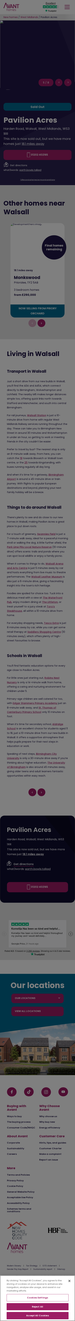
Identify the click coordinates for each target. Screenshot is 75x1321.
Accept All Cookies (37, 1315)
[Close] (69, 1281)
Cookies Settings (37, 1297)
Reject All (37, 1306)
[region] (37, 1298)
